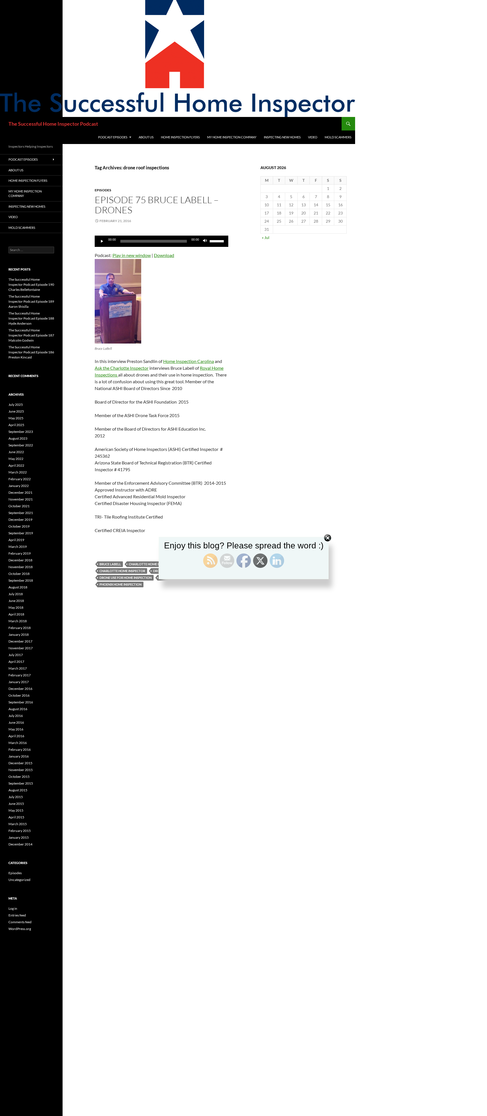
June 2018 (16, 601)
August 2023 (17, 438)
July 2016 (15, 716)
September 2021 (20, 513)
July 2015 (15, 797)
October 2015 (19, 776)
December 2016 (20, 689)
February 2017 (19, 675)
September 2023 (20, 431)
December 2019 (20, 519)
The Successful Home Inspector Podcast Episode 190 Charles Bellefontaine (31, 284)
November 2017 (20, 648)
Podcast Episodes (112, 137)
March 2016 (17, 743)
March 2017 (17, 668)
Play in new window (131, 255)
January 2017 (18, 682)
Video (312, 137)
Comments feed (20, 922)
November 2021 (20, 499)
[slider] (217, 241)
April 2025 (16, 425)
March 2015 (17, 824)
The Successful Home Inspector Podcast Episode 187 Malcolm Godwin (31, 335)
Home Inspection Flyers (180, 137)
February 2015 (19, 831)
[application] (161, 241)
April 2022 (16, 465)
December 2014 (20, 844)
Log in (12, 908)
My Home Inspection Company (231, 137)
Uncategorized (19, 880)
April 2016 (16, 736)
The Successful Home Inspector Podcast (53, 124)
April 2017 (16, 661)
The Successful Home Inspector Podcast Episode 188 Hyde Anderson (31, 318)
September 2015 (20, 783)
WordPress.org (19, 929)
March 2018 (17, 621)
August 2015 (17, 790)
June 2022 (16, 452)
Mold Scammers (338, 137)
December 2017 (20, 641)
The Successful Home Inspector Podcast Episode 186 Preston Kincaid (31, 352)
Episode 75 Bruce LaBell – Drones (157, 205)
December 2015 (20, 763)
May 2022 (15, 459)
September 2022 (20, 445)
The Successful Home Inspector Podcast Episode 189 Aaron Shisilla (31, 301)
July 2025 (15, 404)
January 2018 (18, 634)
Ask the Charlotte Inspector (122, 368)
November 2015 (20, 770)
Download (164, 255)
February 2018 (19, 628)
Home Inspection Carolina (188, 361)
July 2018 (15, 594)
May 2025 (15, 418)
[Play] (102, 241)
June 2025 (16, 411)
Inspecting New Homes (282, 137)
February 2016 (19, 749)
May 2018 (15, 607)
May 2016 (15, 729)
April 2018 (16, 614)
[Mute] (205, 241)
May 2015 (15, 810)
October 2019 (19, 526)
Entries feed (17, 915)
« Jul (265, 237)
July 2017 (15, 655)
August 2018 (17, 587)
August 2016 (17, 709)
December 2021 (20, 492)
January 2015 (18, 837)
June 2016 (16, 722)
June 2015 (16, 803)
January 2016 (18, 756)
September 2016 (20, 702)
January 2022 (18, 486)
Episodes (103, 190)
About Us (146, 137)
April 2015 (16, 817)
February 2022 (19, 479)
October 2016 (19, 695)
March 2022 (17, 472)
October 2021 (19, 506)
